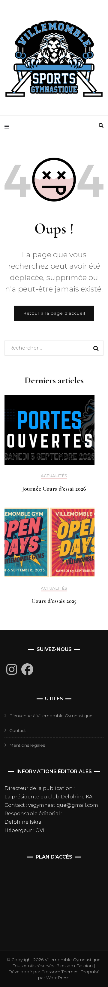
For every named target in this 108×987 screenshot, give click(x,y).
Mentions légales (27, 745)
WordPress (57, 977)
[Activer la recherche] (101, 125)
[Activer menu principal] (8, 127)
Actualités (54, 475)
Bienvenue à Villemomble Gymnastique (50, 715)
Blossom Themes (59, 971)
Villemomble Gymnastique (72, 959)
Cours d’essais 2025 (54, 601)
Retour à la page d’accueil (54, 313)
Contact (17, 730)
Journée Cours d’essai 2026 (54, 488)
